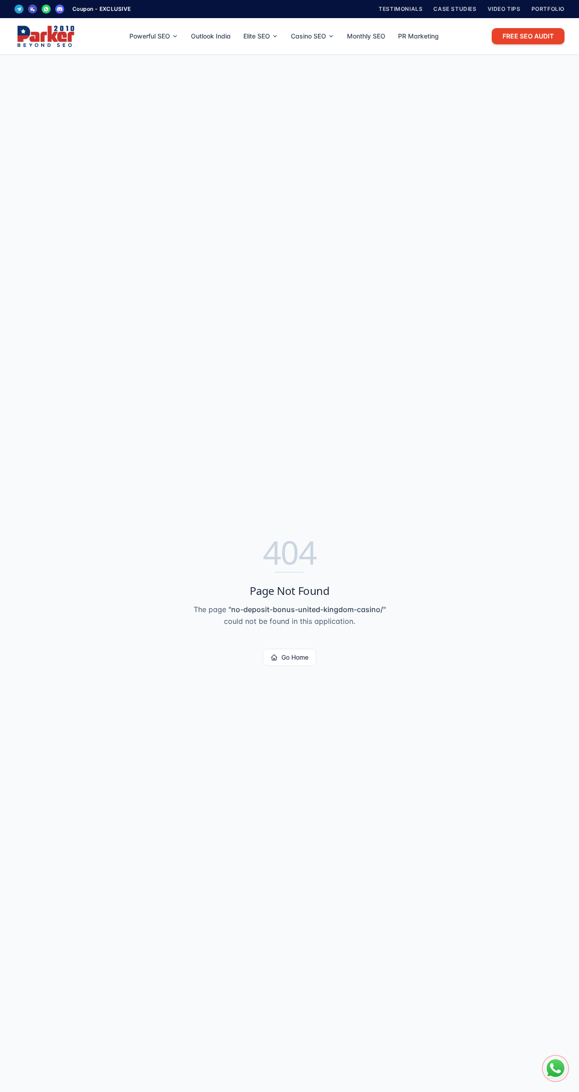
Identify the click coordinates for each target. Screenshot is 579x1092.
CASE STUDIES (454, 8)
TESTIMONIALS (400, 8)
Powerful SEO (149, 36)
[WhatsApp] (46, 9)
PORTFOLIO (548, 8)
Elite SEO (256, 36)
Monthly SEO (366, 36)
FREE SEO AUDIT (528, 36)
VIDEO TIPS (504, 8)
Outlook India (211, 36)
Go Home (294, 657)
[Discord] (59, 9)
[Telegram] (19, 9)
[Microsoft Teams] (32, 9)
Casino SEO (308, 36)
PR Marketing (418, 36)
